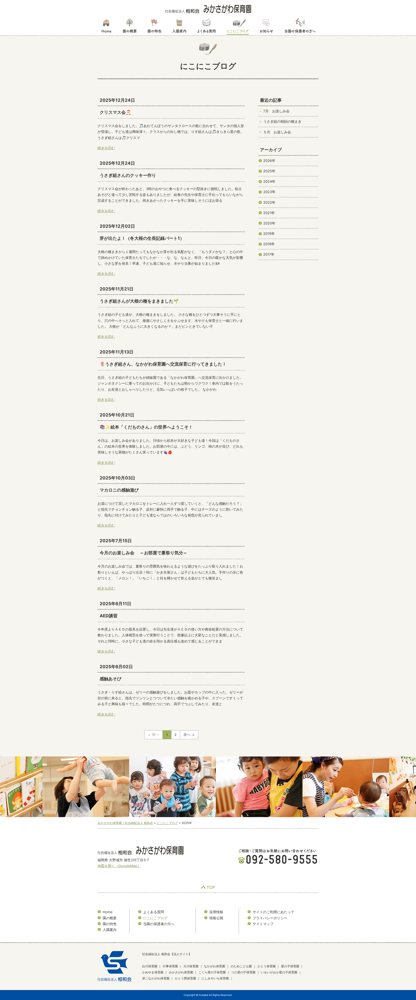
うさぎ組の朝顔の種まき (282, 121)
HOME (106, 27)
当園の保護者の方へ (299, 27)
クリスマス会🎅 (115, 112)
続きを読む (106, 148)
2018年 (269, 244)
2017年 (269, 254)
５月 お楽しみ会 (277, 132)
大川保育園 (190, 966)
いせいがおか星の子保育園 (279, 972)
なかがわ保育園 (214, 966)
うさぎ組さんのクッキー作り (128, 175)
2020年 (269, 223)
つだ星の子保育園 (243, 972)
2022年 (269, 202)
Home (107, 912)
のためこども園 (241, 966)
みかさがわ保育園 (181, 972)
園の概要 (129, 27)
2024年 (269, 181)
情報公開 (216, 918)
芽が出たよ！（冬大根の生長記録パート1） (142, 238)
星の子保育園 (290, 966)
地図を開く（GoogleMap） (119, 866)
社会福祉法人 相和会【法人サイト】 (167, 954)
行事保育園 (170, 966)
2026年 (269, 160)
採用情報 (216, 912)
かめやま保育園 (152, 972)
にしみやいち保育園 (215, 978)
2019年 (269, 233)
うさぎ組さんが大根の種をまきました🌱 (139, 301)
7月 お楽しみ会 (276, 111)
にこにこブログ (237, 27)
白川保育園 (149, 966)
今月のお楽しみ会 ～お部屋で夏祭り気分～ (143, 552)
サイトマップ (263, 924)
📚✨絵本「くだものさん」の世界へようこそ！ (146, 427)
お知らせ (266, 27)
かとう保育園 (266, 966)
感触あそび (110, 678)
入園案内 (179, 27)
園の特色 (154, 27)
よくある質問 (206, 27)
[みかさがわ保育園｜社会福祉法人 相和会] (208, 8)
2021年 (269, 213)
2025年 (269, 171)
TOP (208, 887)
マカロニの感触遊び (119, 490)
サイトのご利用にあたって (273, 912)
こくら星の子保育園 (212, 972)
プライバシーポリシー (270, 918)
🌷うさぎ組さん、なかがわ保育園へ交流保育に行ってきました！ (163, 364)
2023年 (269, 192)
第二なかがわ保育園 (155, 978)
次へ (187, 734)
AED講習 (108, 615)
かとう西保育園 (185, 978)
